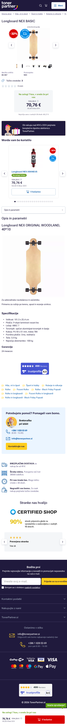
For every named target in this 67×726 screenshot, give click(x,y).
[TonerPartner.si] (10, 5)
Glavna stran (7, 14)
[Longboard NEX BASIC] (33, 60)
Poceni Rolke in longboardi (41, 393)
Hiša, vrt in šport (21, 14)
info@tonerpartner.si (22, 438)
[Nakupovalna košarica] (46, 5)
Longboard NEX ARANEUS (24, 171)
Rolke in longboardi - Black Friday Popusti (24, 397)
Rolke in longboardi (14, 393)
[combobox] (33, 210)
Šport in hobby (37, 14)
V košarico (47, 719)
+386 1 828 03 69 (19, 430)
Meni (60, 5)
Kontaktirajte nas (16, 446)
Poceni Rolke (23, 389)
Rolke (7, 389)
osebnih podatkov (32, 587)
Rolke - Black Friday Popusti (48, 389)
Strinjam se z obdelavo (22, 587)
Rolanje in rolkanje (53, 14)
